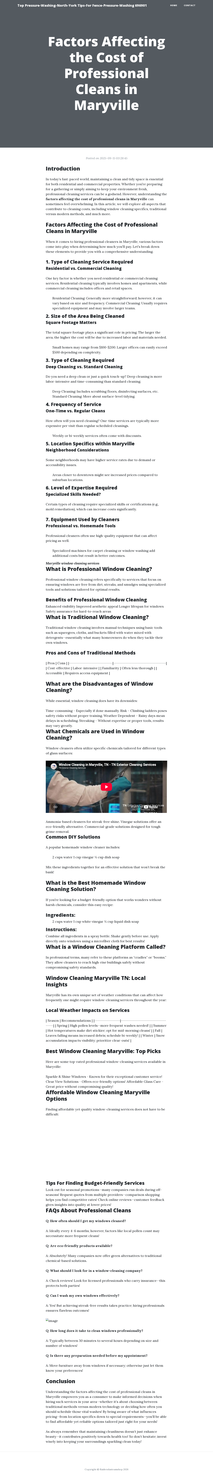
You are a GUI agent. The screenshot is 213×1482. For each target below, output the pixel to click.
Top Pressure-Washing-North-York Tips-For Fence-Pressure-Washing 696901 (82, 5)
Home (173, 5)
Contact (190, 5)
